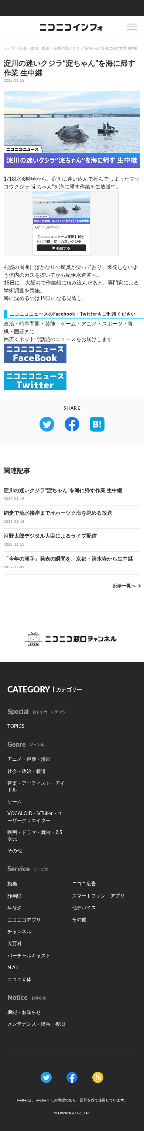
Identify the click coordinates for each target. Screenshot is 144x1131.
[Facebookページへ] (72, 1077)
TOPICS (15, 726)
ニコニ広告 (84, 884)
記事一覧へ (124, 585)
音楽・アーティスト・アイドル (36, 787)
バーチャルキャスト (29, 956)
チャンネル (19, 932)
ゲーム (14, 802)
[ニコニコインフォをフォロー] (46, 1077)
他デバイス (84, 908)
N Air (12, 967)
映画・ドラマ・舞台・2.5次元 (34, 836)
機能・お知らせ (24, 1012)
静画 (12, 896)
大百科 (14, 943)
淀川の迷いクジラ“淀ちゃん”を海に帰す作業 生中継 (96, 48)
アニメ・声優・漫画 (29, 759)
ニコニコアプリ (24, 920)
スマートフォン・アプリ (98, 896)
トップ (9, 48)
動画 (12, 884)
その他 (14, 851)
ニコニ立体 (19, 979)
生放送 (14, 908)
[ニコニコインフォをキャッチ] (97, 1077)
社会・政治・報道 (34, 48)
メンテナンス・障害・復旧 (36, 1024)
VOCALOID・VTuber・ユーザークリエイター (34, 817)
